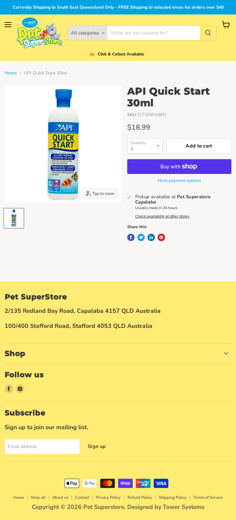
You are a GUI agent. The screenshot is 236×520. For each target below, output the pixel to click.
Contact (82, 497)
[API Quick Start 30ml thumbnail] (14, 218)
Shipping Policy (173, 497)
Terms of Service (208, 497)
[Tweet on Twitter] (141, 237)
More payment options (179, 180)
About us (60, 497)
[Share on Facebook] (131, 237)
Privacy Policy (108, 497)
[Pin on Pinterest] (161, 237)
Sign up (97, 446)
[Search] (208, 33)
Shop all (38, 497)
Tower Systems (183, 507)
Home (11, 73)
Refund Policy (140, 497)
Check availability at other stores (162, 216)
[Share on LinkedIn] (151, 237)
